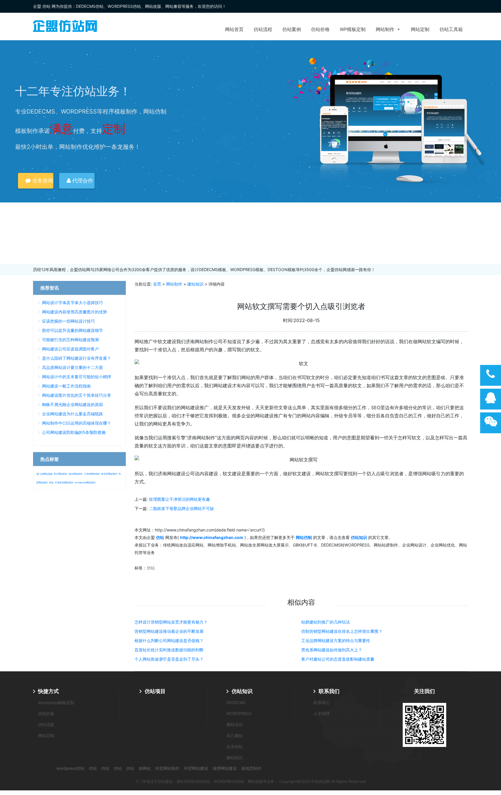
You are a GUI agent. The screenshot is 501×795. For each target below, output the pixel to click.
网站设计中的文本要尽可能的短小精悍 (76, 376)
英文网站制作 (61, 473)
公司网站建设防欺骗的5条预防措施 (74, 432)
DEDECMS (236, 702)
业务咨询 (42, 181)
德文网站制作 (76, 473)
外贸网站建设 (196, 768)
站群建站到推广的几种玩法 (325, 621)
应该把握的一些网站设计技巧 (68, 321)
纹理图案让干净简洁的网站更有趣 (179, 499)
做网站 (145, 768)
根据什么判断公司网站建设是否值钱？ (169, 640)
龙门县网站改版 (44, 473)
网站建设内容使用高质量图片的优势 (74, 311)
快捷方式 (48, 691)
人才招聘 (321, 713)
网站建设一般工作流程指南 (66, 385)
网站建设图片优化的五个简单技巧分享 (76, 395)
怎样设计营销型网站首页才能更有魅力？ (171, 621)
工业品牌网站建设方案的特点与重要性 (335, 640)
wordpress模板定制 (56, 702)
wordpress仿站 (70, 768)
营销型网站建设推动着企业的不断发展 (169, 631)
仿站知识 (242, 691)
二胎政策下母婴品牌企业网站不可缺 (181, 508)
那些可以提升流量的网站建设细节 (72, 330)
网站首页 (234, 29)
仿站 (151, 567)
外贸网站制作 (167, 768)
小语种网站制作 (92, 473)
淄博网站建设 (225, 768)
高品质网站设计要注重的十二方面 (72, 367)
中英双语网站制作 (64, 482)
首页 (157, 284)
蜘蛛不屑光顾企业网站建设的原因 (72, 404)
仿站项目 (155, 691)
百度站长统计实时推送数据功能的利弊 (169, 649)
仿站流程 (263, 29)
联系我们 (329, 691)
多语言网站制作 (109, 473)
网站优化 (234, 724)
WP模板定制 (353, 29)
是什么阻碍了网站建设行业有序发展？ (76, 358)
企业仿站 (234, 746)
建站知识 (195, 284)
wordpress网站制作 (85, 482)
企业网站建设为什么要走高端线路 (72, 413)
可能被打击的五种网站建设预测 (70, 339)
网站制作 (385, 29)
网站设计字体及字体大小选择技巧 (72, 302)
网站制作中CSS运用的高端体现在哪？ (76, 423)
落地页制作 (251, 768)
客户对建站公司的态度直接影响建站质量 (337, 659)
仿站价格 (320, 29)
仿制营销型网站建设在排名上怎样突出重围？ (341, 631)
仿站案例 (291, 29)
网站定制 (420, 29)
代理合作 (82, 181)
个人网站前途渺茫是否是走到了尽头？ (169, 659)
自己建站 (234, 735)
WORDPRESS (239, 713)
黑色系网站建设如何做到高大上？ (331, 649)
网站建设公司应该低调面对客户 (70, 348)
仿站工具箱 (451, 29)
